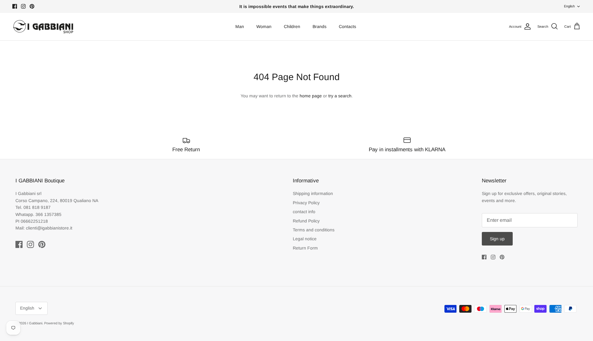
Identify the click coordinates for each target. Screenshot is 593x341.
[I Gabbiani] (43, 26)
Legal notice (305, 238)
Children (292, 26)
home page (311, 95)
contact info (304, 211)
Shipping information (313, 193)
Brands (319, 26)
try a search (339, 95)
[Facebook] (14, 6)
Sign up (497, 238)
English (569, 6)
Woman (263, 26)
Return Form (305, 248)
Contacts (347, 26)
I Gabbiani (34, 323)
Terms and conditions (313, 229)
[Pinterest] (32, 6)
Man (239, 26)
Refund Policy (306, 220)
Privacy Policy (306, 202)
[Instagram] (23, 6)
